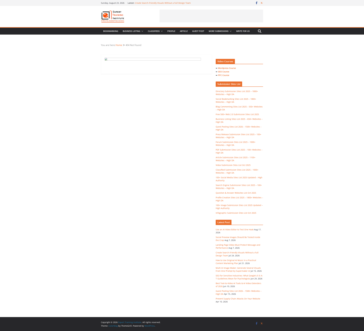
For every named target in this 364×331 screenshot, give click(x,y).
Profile (171, 31)
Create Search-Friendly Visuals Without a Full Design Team (163, 3)
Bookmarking (110, 31)
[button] (141, 31)
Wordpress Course (227, 68)
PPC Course (223, 75)
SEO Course (223, 71)
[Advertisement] (211, 16)
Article (184, 31)
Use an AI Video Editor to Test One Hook (235, 229)
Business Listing (131, 31)
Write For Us (243, 31)
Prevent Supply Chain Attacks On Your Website (238, 298)
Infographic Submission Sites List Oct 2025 (236, 213)
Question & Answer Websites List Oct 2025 (236, 192)
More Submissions (218, 31)
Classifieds (154, 31)
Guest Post (198, 31)
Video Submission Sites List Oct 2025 (233, 165)
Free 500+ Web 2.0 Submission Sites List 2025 (237, 114)
